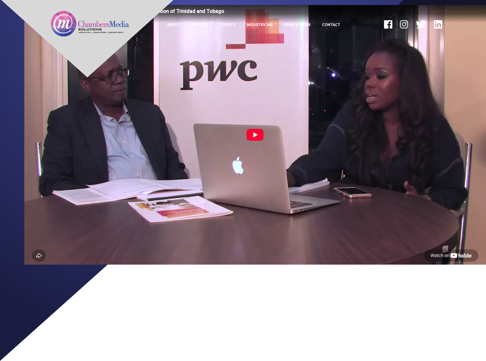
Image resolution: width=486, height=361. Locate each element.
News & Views (297, 25)
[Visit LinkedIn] (439, 24)
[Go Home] (90, 23)
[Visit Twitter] (421, 24)
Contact (331, 25)
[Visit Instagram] (404, 24)
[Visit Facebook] (388, 24)
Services (200, 25)
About (173, 25)
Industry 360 (259, 25)
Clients (227, 25)
